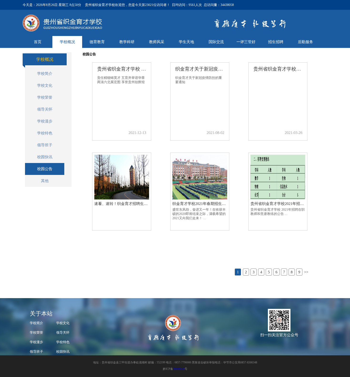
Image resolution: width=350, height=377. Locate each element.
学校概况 (67, 42)
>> (306, 272)
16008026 (179, 369)
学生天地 (186, 42)
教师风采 (156, 42)
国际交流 (216, 42)
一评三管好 (245, 42)
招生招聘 (275, 42)
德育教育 (97, 42)
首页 (37, 42)
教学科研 (127, 42)
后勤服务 (305, 42)
